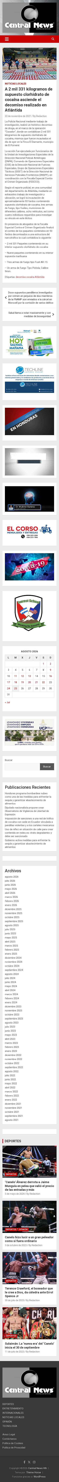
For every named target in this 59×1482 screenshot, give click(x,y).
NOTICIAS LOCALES (15, 83)
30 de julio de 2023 (14, 1300)
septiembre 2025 (14, 921)
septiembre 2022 (14, 1067)
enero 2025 (11, 953)
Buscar (8, 760)
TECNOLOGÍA (9, 1426)
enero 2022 (11, 1099)
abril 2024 (10, 990)
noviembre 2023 (13, 1010)
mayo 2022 (11, 1083)
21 (36, 682)
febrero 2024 (12, 998)
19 (22, 682)
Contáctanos (9, 1438)
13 (29, 676)
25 (15, 688)
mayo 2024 (11, 986)
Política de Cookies (12, 1443)
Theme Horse (33, 1472)
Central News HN (37, 1468)
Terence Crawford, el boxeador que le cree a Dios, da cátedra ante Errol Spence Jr (29, 1292)
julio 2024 (10, 978)
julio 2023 (10, 1026)
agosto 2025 (12, 925)
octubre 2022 (12, 1063)
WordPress (40, 1476)
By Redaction (40, 116)
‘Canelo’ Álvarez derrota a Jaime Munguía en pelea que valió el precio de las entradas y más (29, 1185)
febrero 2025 (12, 949)
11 (15, 676)
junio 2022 (10, 1079)
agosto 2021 (12, 1120)
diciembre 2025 (13, 909)
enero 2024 (11, 1002)
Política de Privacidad (13, 1447)
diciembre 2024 (13, 957)
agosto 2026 (12, 876)
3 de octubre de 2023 (16, 1245)
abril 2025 (10, 941)
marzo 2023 (11, 1043)
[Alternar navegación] (6, 39)
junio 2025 (10, 933)
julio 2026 (10, 880)
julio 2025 (10, 929)
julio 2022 (10, 1075)
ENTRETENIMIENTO (12, 1408)
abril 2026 (10, 893)
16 (50, 676)
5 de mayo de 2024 (15, 1194)
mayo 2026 (11, 888)
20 (29, 682)
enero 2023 (11, 1051)
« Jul (7, 702)
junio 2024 (10, 982)
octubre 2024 (12, 965)
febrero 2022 (12, 1095)
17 (8, 682)
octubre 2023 (12, 1014)
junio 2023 (10, 1030)
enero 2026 (11, 905)
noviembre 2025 (13, 913)
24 (8, 688)
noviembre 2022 (13, 1059)
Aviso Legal (8, 1434)
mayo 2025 (11, 937)
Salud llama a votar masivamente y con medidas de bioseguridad (30, 314)
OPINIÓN (23, 1229)
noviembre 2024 (13, 961)
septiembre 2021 (14, 1116)
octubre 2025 (12, 917)
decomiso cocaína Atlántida (30, 277)
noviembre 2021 (13, 1107)
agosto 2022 (12, 1071)
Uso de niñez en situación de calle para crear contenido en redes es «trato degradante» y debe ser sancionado (29, 833)
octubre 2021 (12, 1111)
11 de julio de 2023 (14, 1351)
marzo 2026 (11, 897)
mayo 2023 (11, 1034)
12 (22, 676)
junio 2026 (10, 884)
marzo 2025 (11, 945)
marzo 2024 (11, 994)
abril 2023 (10, 1038)
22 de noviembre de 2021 (18, 116)
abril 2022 (10, 1087)
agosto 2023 (12, 1022)
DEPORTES (13, 1141)
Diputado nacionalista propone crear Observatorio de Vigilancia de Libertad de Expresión (27, 811)
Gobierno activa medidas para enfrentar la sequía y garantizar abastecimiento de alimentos (27, 844)
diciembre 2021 (13, 1103)
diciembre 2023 (13, 1006)
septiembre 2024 (14, 970)
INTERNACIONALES (13, 1412)
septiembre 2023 (14, 1018)
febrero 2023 (12, 1047)
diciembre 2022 (13, 1055)
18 (15, 682)
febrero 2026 (12, 901)
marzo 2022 (11, 1091)
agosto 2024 (12, 974)
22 (43, 682)
